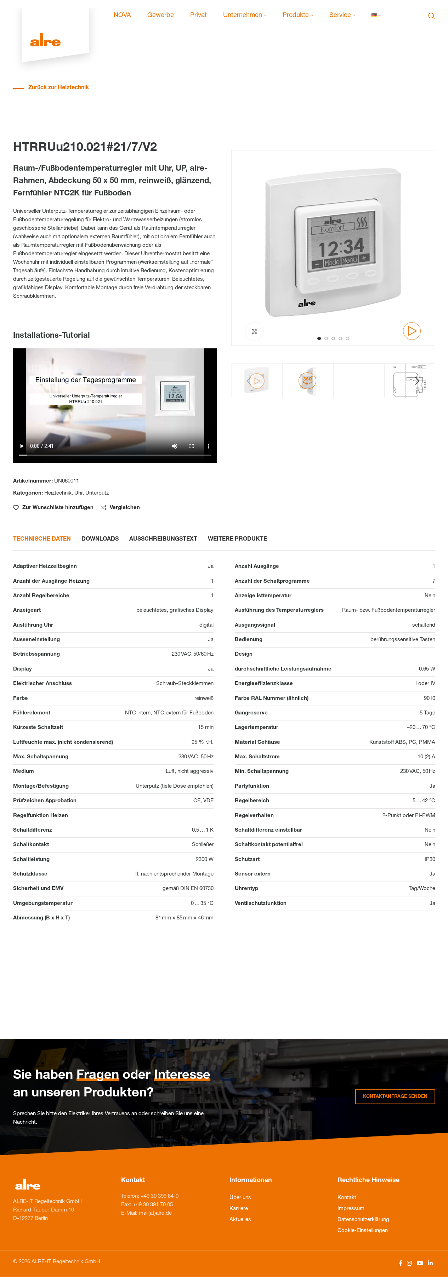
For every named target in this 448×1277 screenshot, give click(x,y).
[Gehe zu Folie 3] (333, 338)
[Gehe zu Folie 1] (319, 338)
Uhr (78, 493)
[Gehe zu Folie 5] (347, 338)
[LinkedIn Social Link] (430, 1264)
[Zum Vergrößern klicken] (254, 331)
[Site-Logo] (55, 16)
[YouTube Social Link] (419, 1264)
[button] (249, 381)
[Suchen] (432, 16)
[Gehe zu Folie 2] (326, 338)
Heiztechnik (58, 493)
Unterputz (97, 493)
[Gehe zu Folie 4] (340, 338)
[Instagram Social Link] (409, 1264)
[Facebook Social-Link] (400, 1264)
